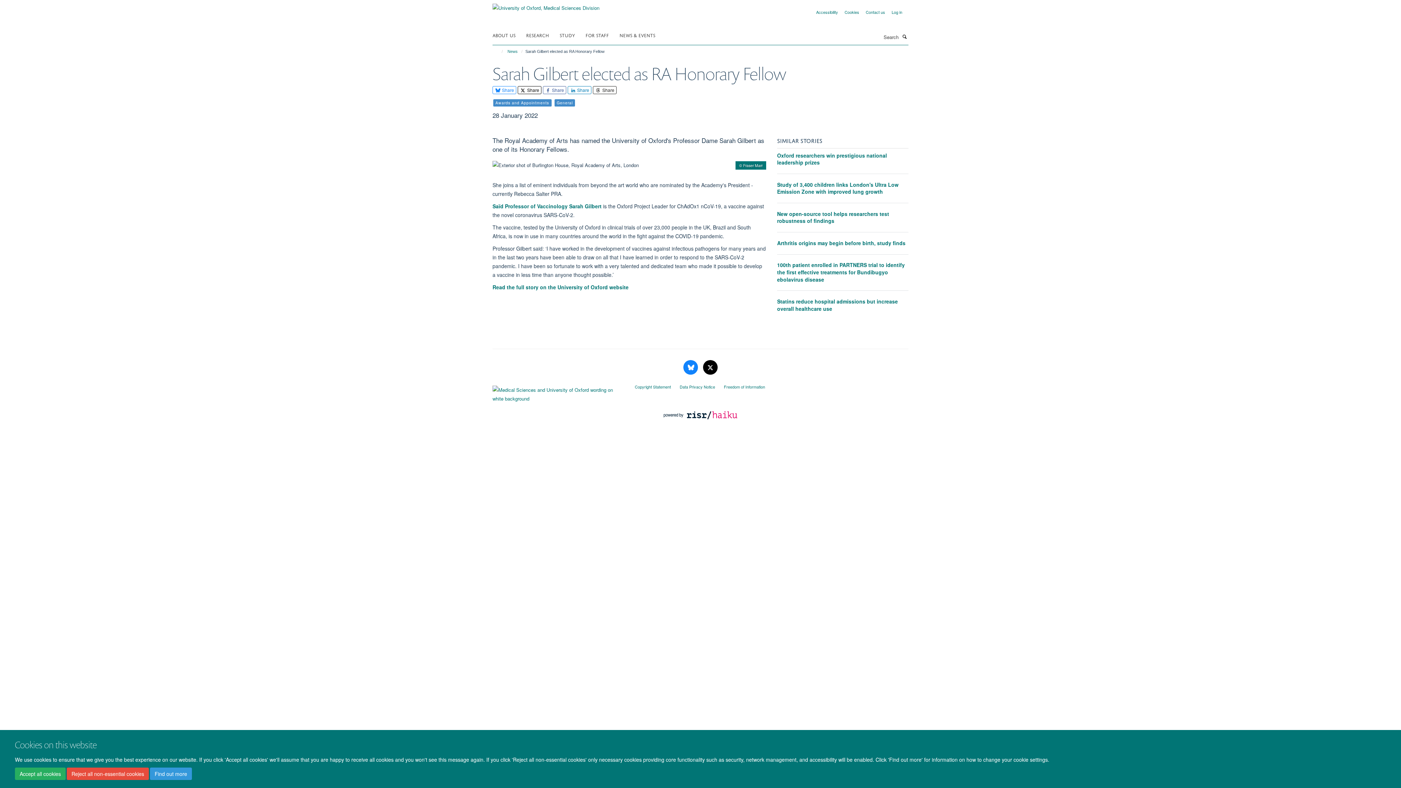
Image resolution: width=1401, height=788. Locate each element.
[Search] (904, 36)
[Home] (499, 51)
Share (507, 90)
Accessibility (827, 12)
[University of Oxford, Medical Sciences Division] (546, 5)
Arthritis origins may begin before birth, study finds (841, 243)
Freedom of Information (744, 387)
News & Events (637, 34)
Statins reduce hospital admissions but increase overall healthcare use (837, 305)
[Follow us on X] (710, 367)
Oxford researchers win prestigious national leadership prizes (832, 159)
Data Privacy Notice (697, 387)
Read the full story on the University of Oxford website (561, 287)
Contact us (875, 12)
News (512, 51)
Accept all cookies (40, 773)
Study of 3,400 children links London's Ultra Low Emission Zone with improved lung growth (838, 188)
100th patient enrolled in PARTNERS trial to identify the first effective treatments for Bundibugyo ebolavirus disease (841, 272)
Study (567, 34)
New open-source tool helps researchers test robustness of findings (833, 217)
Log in (897, 12)
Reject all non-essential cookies (108, 773)
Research (537, 34)
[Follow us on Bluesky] (691, 367)
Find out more (171, 773)
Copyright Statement (653, 387)
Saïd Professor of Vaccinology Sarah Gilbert (547, 206)
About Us (504, 34)
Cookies (852, 12)
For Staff (597, 34)
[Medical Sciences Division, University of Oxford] (558, 392)
